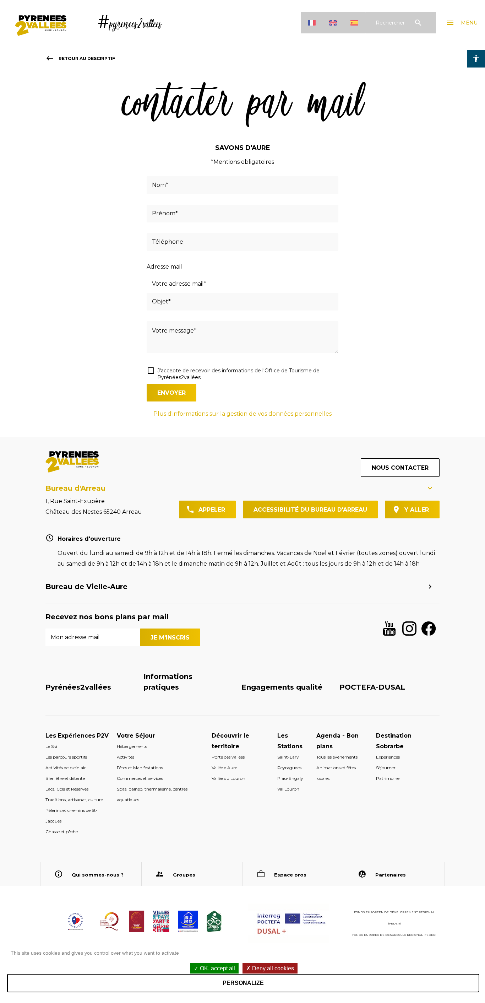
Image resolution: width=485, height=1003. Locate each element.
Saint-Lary (288, 757)
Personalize (243, 983)
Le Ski (51, 746)
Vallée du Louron (228, 778)
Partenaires (390, 875)
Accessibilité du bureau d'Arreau (310, 509)
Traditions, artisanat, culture (74, 799)
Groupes (184, 875)
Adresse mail (164, 266)
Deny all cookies (272, 968)
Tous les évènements (337, 757)
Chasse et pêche (61, 831)
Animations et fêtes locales (336, 773)
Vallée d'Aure (224, 767)
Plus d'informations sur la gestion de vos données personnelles (242, 413)
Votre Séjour (136, 735)
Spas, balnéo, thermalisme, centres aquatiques (152, 794)
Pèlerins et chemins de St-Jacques (71, 816)
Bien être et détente (65, 778)
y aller (416, 509)
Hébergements (132, 746)
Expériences (388, 757)
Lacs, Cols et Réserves (66, 789)
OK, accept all (216, 968)
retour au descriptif (80, 58)
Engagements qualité (281, 687)
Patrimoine (387, 778)
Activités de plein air (65, 767)
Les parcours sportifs (66, 757)
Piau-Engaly (290, 778)
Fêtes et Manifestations (140, 767)
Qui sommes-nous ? (98, 875)
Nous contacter (400, 467)
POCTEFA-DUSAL (372, 687)
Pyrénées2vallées (78, 687)
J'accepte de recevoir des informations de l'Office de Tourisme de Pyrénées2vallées (238, 374)
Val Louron (288, 789)
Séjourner (386, 767)
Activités (125, 757)
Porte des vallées (228, 757)
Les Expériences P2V (77, 735)
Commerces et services (140, 778)
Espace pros (290, 875)
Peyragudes (289, 767)
